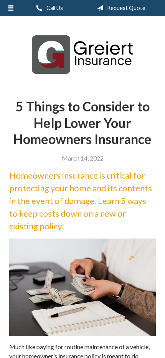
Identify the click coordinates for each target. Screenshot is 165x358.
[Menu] (10, 8)
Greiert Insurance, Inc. (82, 54)
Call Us (54, 8)
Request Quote (125, 8)
